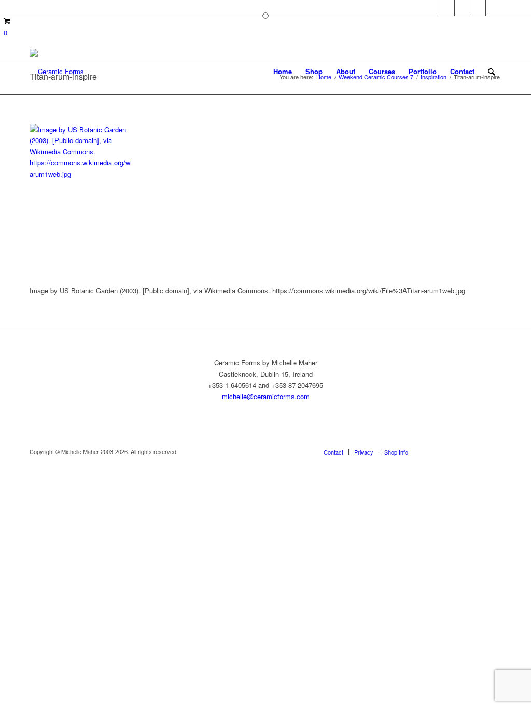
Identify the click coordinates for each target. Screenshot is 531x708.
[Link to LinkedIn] (493, 8)
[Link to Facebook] (462, 8)
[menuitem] (283, 71)
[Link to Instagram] (477, 8)
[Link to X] (446, 8)
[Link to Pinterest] (431, 8)
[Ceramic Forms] (57, 71)
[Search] (491, 71)
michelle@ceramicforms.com (266, 396)
